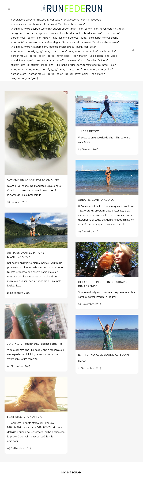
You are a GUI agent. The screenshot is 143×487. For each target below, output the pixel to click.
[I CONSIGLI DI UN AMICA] (36, 394)
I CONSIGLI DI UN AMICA (24, 416)
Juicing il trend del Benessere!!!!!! (34, 343)
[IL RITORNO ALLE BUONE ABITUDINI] (107, 332)
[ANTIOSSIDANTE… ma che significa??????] (36, 230)
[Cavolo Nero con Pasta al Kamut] (36, 133)
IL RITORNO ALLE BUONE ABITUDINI (104, 354)
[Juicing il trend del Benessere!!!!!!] (36, 321)
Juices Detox (88, 131)
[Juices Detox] (107, 108)
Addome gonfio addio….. (97, 199)
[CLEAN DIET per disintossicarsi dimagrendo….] (107, 259)
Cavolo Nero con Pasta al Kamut (34, 179)
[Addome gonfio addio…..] (107, 177)
